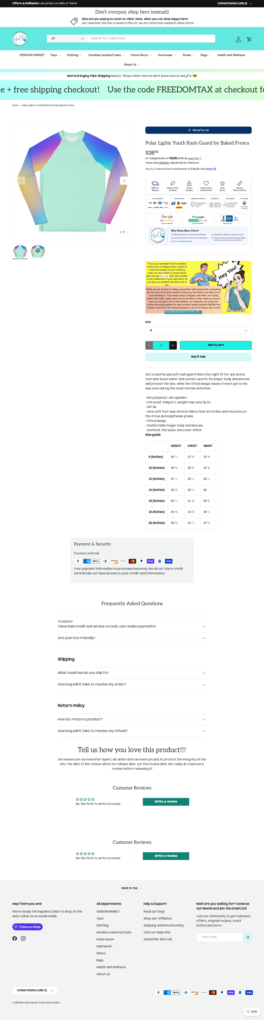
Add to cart (216, 345)
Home (15, 105)
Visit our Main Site (157, 932)
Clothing (73, 55)
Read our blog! (154, 911)
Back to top (130, 888)
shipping (164, 163)
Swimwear (165, 55)
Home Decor (139, 55)
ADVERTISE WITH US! (158, 939)
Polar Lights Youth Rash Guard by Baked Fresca (48, 105)
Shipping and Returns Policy (164, 925)
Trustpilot (65, 621)
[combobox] (131, 39)
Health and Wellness (231, 55)
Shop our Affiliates (158, 918)
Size (148, 322)
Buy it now (198, 356)
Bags (204, 55)
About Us (130, 64)
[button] (198, 130)
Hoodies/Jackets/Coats (104, 55)
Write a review (166, 801)
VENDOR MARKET (31, 55)
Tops (53, 55)
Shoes (186, 55)
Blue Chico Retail (28, 1002)
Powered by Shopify (49, 1002)
